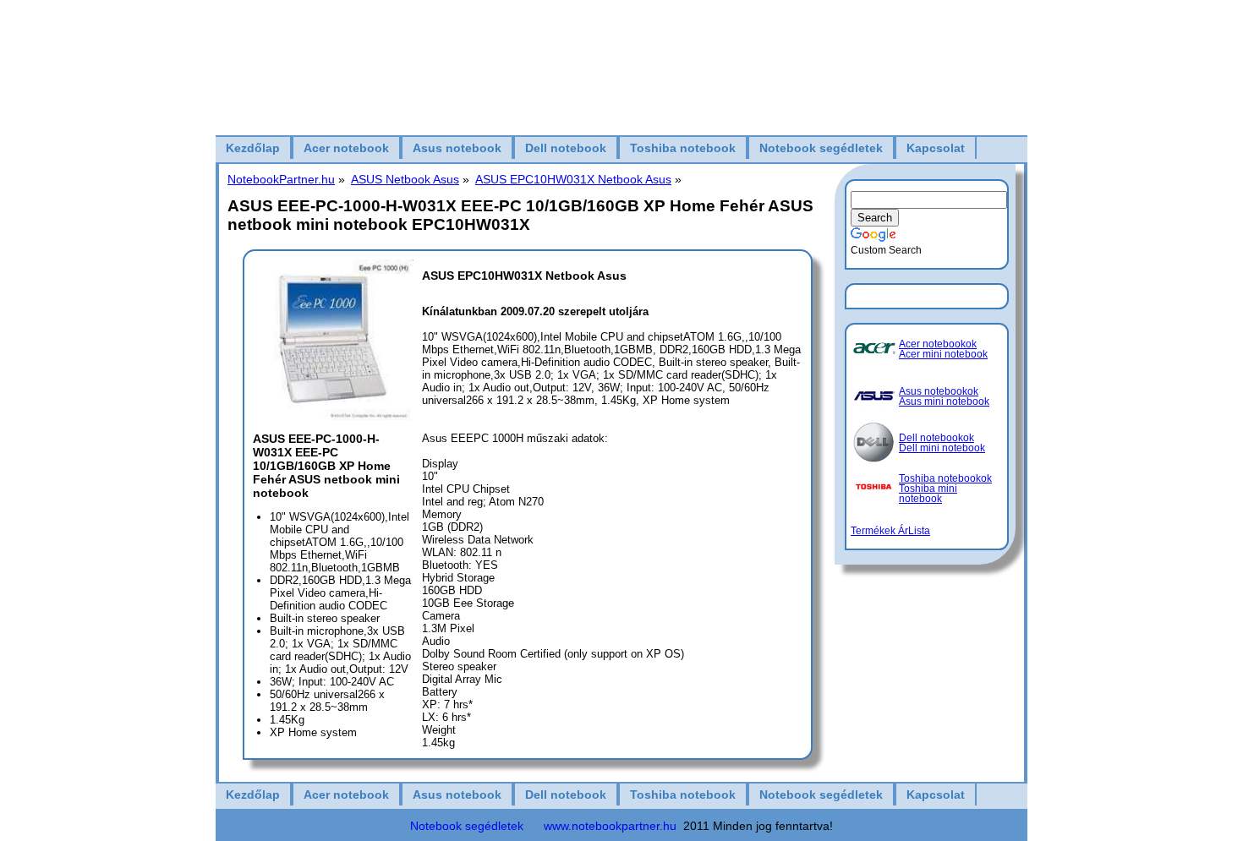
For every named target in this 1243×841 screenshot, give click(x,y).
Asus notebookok (938, 391)
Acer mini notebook (943, 354)
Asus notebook (457, 148)
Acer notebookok (938, 344)
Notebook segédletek (821, 148)
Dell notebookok (936, 438)
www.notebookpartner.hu (610, 826)
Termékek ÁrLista (890, 531)
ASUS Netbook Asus (405, 179)
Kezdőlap (253, 148)
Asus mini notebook (944, 401)
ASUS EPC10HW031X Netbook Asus (573, 179)
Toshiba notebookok (945, 478)
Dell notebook (565, 148)
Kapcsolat (935, 148)
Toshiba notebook (683, 148)
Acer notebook (346, 148)
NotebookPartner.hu (281, 179)
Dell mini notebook (942, 448)
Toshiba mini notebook (928, 493)
